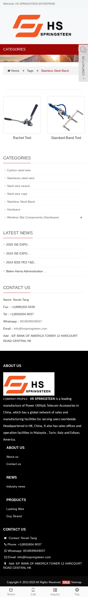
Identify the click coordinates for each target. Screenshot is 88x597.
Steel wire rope (17, 193)
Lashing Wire (15, 509)
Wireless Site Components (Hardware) (33, 217)
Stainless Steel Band (21, 201)
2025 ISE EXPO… (18, 244)
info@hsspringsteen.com (30, 328)
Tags (30, 70)
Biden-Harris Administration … (26, 271)
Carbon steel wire (19, 170)
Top (77, 594)
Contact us (13, 464)
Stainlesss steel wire (20, 178)
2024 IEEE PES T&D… (21, 262)
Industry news (15, 486)
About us (12, 456)
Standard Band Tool (66, 138)
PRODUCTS (16, 500)
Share (11, 594)
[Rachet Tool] (22, 114)
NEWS (11, 477)
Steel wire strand (18, 186)
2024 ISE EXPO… (18, 253)
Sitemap (76, 582)
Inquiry (55, 594)
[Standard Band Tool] (66, 114)
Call (33, 594)
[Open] (83, 64)
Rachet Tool (22, 138)
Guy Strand (14, 516)
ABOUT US (15, 448)
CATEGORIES (14, 49)
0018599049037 (31, 321)
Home (15, 70)
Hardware (13, 209)
